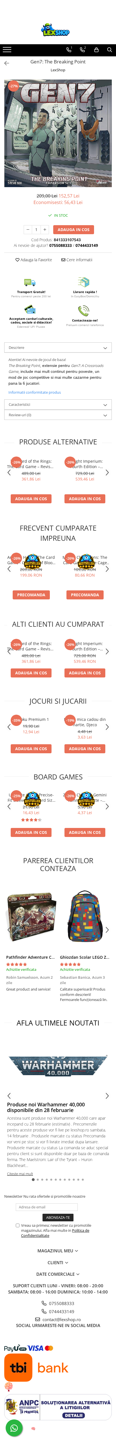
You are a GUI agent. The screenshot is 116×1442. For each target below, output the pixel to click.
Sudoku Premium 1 (31, 719)
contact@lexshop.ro (61, 1319)
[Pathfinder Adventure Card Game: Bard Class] (31, 916)
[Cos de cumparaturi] (96, 50)
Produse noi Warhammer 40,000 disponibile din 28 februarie (46, 1107)
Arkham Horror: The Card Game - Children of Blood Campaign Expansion (31, 560)
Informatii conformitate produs (34, 392)
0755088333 (61, 1303)
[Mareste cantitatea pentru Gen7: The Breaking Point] (45, 229)
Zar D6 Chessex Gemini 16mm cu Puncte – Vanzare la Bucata (85, 797)
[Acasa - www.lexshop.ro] (58, 30)
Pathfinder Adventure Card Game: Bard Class (49, 957)
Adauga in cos (74, 229)
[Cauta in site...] (109, 50)
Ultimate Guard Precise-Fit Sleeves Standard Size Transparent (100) (31, 797)
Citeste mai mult (20, 1173)
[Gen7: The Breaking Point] (58, 133)
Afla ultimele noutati (58, 1022)
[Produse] (8, 51)
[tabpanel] (58, 133)
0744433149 (61, 1311)
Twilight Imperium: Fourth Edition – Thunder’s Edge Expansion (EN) (85, 463)
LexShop (58, 69)
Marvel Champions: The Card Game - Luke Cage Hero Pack (85, 560)
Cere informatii (78, 259)
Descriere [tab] (16, 347)
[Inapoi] (4, 63)
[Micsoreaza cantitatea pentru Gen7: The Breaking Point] (28, 229)
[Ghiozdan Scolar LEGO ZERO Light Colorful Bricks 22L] (85, 916)
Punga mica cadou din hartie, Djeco (85, 722)
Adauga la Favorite (35, 259)
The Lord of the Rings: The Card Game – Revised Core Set (31, 463)
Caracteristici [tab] (19, 404)
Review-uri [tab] (20, 414)
